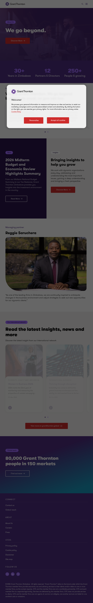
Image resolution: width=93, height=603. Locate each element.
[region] (46, 106)
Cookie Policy (16, 112)
